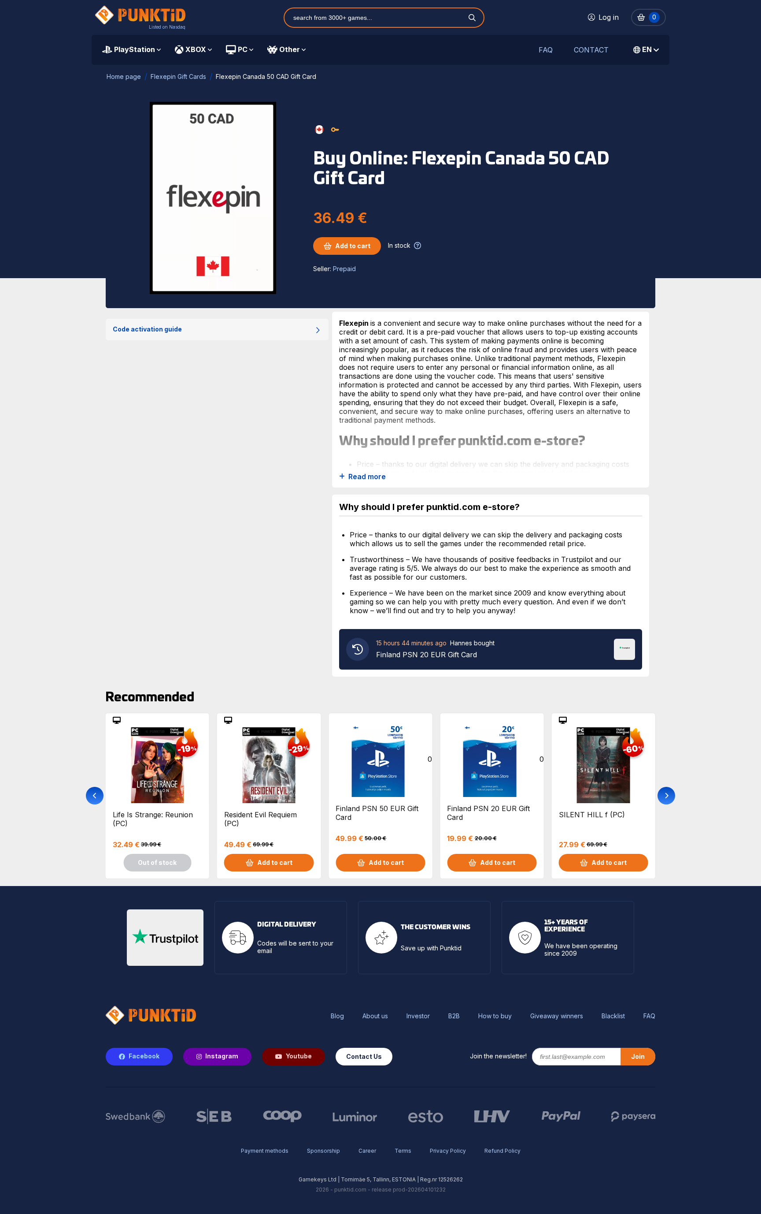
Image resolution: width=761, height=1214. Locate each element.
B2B (454, 1016)
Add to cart (352, 246)
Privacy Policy (448, 1150)
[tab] (131, 50)
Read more (367, 476)
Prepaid (344, 268)
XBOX (195, 49)
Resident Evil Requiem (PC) (260, 819)
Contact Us (364, 1056)
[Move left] (94, 795)
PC (243, 49)
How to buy (495, 1016)
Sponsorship (323, 1150)
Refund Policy (502, 1150)
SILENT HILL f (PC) (592, 814)
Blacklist (613, 1016)
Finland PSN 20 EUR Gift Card (488, 813)
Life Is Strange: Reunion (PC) (153, 819)
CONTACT (591, 50)
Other (289, 49)
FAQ (546, 50)
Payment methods (264, 1150)
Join (638, 1056)
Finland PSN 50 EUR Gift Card (377, 813)
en (647, 49)
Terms (403, 1150)
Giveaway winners (556, 1016)
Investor (418, 1016)
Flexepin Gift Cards (178, 76)
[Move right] (666, 795)
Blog (337, 1016)
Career (367, 1150)
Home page (124, 76)
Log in (608, 17)
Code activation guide (147, 329)
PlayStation (134, 49)
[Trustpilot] (624, 648)
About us (375, 1016)
